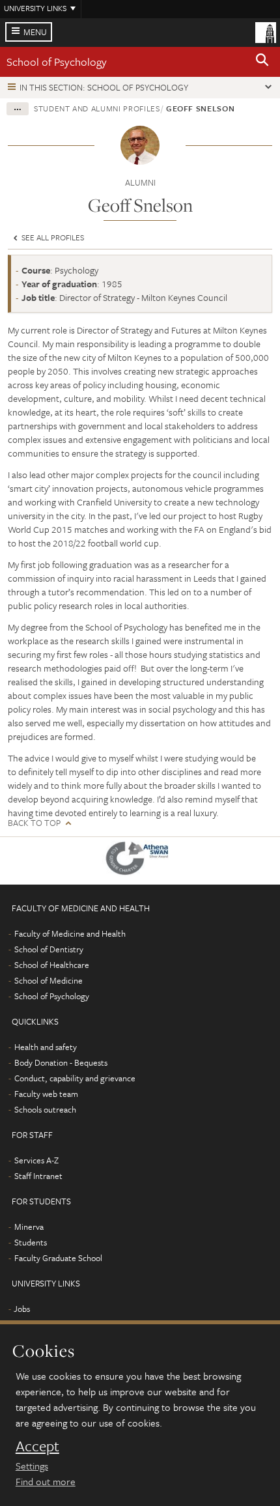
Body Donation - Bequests (60, 1062)
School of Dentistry (48, 949)
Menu (35, 31)
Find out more (46, 1481)
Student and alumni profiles (97, 108)
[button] (262, 62)
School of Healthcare (51, 964)
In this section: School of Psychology (104, 87)
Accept (37, 1446)
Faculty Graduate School (58, 1257)
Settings (32, 1465)
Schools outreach (45, 1109)
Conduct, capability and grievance (74, 1078)
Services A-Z (36, 1160)
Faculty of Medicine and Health (70, 933)
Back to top (34, 823)
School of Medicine (48, 980)
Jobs (22, 1308)
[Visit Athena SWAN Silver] (140, 860)
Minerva (29, 1226)
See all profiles (52, 237)
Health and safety (45, 1046)
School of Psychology (57, 61)
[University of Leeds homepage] (265, 31)
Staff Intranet (38, 1175)
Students (30, 1242)
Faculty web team (46, 1093)
